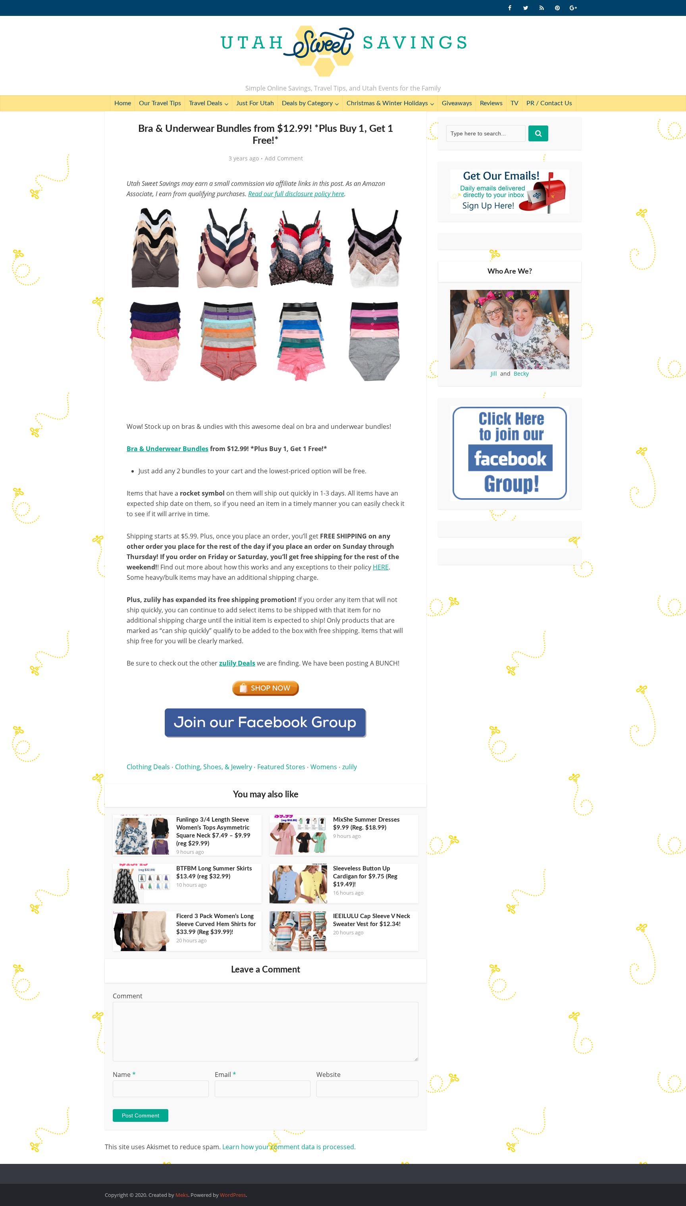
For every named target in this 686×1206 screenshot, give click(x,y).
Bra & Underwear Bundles (167, 448)
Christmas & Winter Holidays (387, 103)
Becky (521, 373)
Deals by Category (307, 103)
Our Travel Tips (160, 103)
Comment (128, 996)
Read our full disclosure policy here (296, 193)
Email (225, 1074)
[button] (393, 213)
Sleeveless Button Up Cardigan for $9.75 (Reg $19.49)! (365, 877)
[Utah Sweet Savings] (343, 51)
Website (328, 1074)
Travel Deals (205, 103)
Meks (181, 1194)
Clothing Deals (148, 766)
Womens (323, 766)
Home (122, 103)
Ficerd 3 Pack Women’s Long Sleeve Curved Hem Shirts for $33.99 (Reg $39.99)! (216, 924)
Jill (494, 373)
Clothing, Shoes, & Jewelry (213, 766)
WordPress (233, 1194)
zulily (349, 766)
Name (124, 1074)
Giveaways (457, 103)
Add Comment (284, 158)
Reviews (491, 103)
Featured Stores (281, 766)
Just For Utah (255, 103)
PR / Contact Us (549, 103)
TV (514, 103)
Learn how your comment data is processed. (289, 1146)
